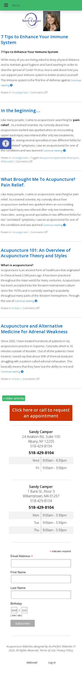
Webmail (31, 662)
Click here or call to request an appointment (41, 413)
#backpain (73, 157)
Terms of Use (47, 650)
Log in (52, 662)
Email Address (21, 556)
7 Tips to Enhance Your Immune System (34, 39)
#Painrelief (7, 161)
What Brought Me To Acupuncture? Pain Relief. (38, 182)
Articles (16, 308)
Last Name (18, 588)
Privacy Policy (65, 650)
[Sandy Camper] (41, 21)
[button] (5, 143)
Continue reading (53, 150)
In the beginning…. (20, 110)
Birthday (16, 603)
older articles (13, 398)
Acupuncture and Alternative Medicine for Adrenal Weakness (34, 328)
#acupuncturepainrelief (52, 157)
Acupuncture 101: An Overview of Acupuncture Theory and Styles (36, 253)
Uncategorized (20, 92)
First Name (18, 572)
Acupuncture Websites (20, 646)
